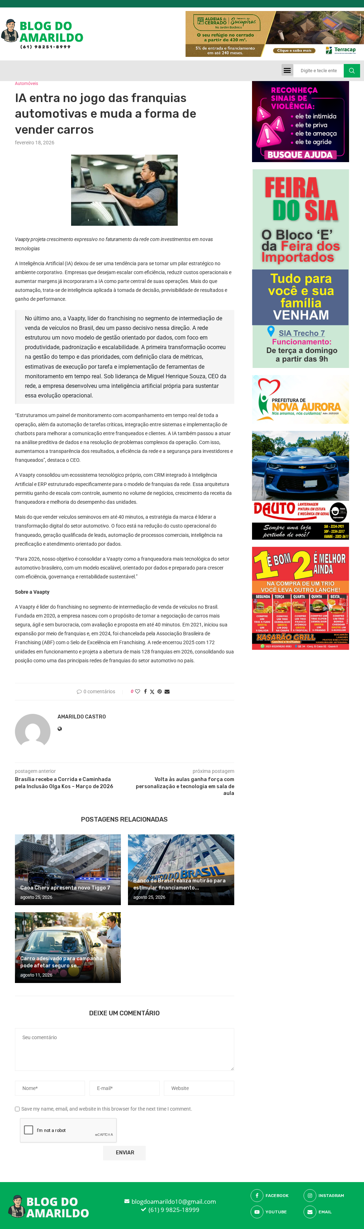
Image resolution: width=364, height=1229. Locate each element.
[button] (287, 70)
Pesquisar (352, 71)
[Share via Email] (167, 691)
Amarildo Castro (82, 717)
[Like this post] (137, 691)
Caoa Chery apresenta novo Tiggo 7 (65, 888)
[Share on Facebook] (145, 691)
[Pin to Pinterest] (159, 691)
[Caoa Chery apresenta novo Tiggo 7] (68, 869)
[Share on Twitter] (152, 692)
